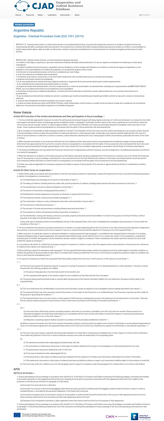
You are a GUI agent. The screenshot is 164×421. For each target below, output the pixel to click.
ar (149, 15)
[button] (19, 15)
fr (143, 15)
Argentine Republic (29, 30)
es (146, 15)
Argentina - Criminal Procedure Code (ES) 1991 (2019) (49, 36)
